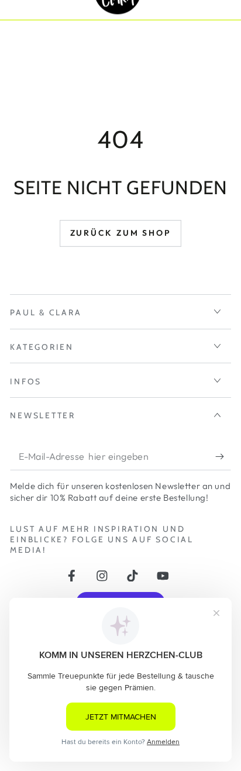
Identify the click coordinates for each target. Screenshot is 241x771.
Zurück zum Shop (120, 233)
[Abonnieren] (222, 456)
